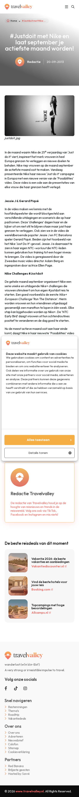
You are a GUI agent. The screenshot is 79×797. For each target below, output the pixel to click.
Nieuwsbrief (15, 740)
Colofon (13, 744)
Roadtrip (13, 715)
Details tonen (38, 453)
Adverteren (15, 736)
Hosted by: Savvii (19, 774)
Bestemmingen (17, 707)
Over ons (14, 732)
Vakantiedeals (17, 718)
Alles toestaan (38, 440)
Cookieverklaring (19, 752)
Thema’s (13, 711)
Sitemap (13, 748)
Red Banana (16, 766)
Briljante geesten (19, 770)
